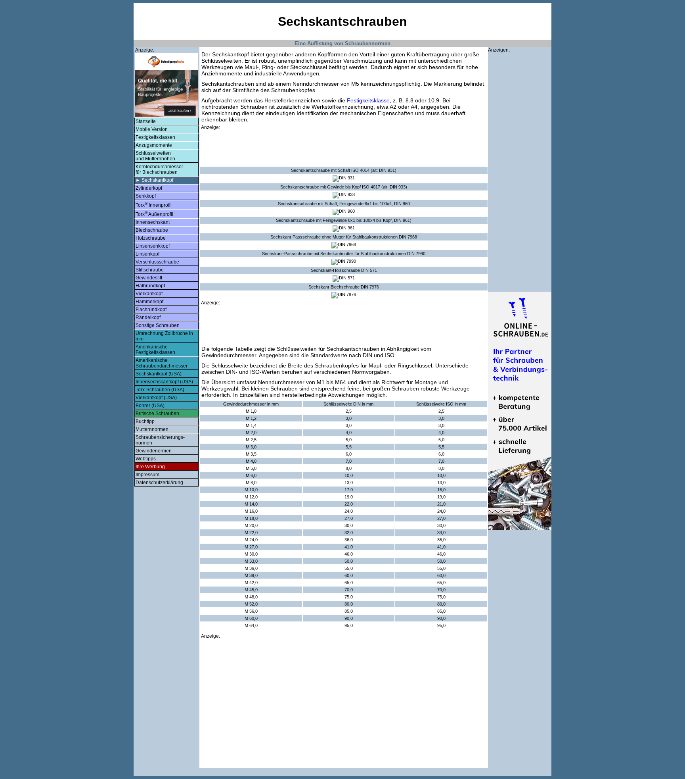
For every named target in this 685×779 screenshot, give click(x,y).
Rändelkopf (148, 317)
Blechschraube (152, 230)
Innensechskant (153, 222)
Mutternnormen (152, 429)
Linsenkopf (147, 254)
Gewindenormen (154, 451)
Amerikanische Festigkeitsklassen (155, 349)
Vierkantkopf (149, 293)
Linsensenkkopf (153, 246)
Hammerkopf (149, 301)
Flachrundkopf (151, 309)
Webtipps (146, 459)
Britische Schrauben (157, 413)
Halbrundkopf (150, 286)
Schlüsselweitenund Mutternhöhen (155, 156)
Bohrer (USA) (150, 405)
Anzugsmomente (154, 145)
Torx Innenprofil (154, 204)
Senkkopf (146, 196)
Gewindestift (149, 278)
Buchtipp (145, 421)
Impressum (147, 474)
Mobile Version (152, 129)
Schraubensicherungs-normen (160, 440)
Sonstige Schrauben (158, 325)
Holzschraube (151, 238)
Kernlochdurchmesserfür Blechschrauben (159, 169)
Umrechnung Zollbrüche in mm (164, 336)
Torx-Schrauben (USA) (160, 389)
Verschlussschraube (157, 262)
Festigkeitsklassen (155, 137)
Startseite (146, 121)
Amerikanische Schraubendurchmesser (162, 363)
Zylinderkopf (149, 188)
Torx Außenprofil (154, 213)
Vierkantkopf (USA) (156, 397)
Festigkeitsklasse (368, 100)
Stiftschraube (150, 270)
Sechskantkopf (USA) (159, 374)
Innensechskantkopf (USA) (164, 382)
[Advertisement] (343, 148)
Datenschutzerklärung (159, 482)
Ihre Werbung (150, 466)
